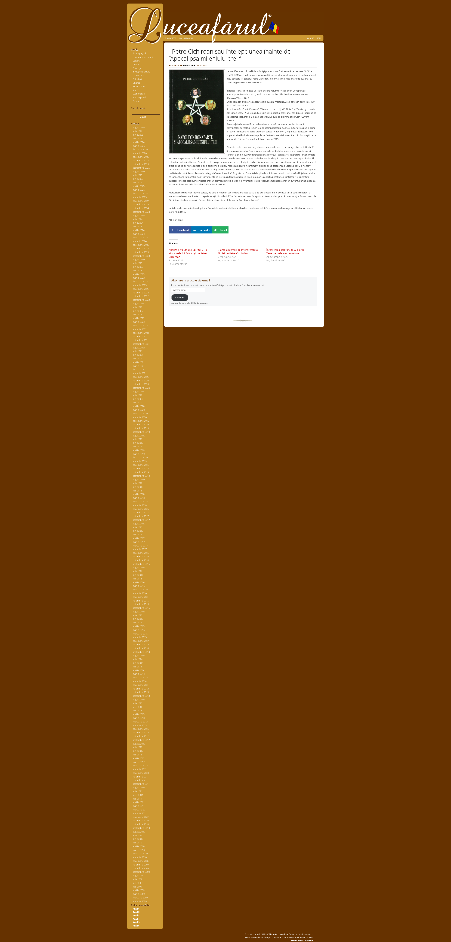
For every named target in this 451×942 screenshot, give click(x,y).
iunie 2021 (138, 354)
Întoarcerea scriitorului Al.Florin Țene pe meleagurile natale (285, 251)
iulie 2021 (137, 351)
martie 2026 (139, 145)
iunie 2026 (138, 134)
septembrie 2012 (141, 740)
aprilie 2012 (138, 758)
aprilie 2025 (138, 186)
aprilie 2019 (138, 450)
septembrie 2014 (141, 652)
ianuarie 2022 (140, 329)
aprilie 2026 (138, 142)
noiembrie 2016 (141, 556)
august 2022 (139, 303)
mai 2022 (137, 314)
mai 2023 (137, 270)
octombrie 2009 (141, 868)
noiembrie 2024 (141, 204)
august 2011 (139, 787)
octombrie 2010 (141, 824)
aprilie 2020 (138, 406)
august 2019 (139, 435)
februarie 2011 (140, 809)
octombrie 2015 (141, 604)
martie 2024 (139, 233)
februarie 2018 (140, 501)
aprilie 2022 (138, 318)
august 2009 (139, 875)
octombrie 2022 (141, 296)
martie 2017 (139, 541)
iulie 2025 (137, 175)
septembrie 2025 (141, 167)
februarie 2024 (140, 237)
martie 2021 (139, 365)
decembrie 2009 (141, 860)
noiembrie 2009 (141, 864)
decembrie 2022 (141, 288)
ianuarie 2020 (140, 417)
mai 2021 (137, 358)
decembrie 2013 (141, 684)
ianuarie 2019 (140, 461)
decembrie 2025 (141, 156)
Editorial (137, 60)
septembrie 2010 (141, 827)
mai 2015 (137, 622)
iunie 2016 (138, 574)
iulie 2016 (137, 571)
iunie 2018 (138, 486)
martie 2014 (139, 673)
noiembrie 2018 (141, 468)
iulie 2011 (137, 791)
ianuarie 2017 (140, 549)
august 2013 (139, 699)
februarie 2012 (140, 765)
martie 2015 (139, 629)
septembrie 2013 (141, 695)
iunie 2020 (138, 398)
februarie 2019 (140, 457)
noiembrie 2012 (141, 732)
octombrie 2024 (141, 208)
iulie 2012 (137, 747)
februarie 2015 (140, 633)
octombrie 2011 (141, 780)
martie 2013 (139, 717)
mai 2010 (137, 842)
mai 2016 (137, 578)
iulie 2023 (137, 263)
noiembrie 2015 (141, 600)
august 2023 (139, 259)
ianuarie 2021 (140, 373)
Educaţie (137, 68)
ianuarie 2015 (140, 637)
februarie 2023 (140, 281)
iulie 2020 (137, 395)
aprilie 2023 (138, 274)
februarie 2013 (140, 721)
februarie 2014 (140, 677)
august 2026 (139, 127)
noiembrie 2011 (141, 776)
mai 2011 (137, 798)
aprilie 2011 (138, 802)
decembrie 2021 (141, 332)
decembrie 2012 (141, 728)
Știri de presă (139, 97)
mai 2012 (137, 754)
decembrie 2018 (141, 464)
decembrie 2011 (141, 772)
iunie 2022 (138, 310)
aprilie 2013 (138, 714)
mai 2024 (137, 226)
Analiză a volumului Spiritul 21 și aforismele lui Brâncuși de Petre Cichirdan (188, 253)
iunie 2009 (138, 883)
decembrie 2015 (141, 596)
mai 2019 (137, 446)
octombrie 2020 (141, 384)
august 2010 (139, 831)
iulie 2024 (137, 219)
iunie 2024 (138, 222)
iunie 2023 (138, 266)
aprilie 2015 (138, 626)
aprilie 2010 (138, 846)
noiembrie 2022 (141, 292)
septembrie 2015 (141, 607)
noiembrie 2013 (141, 688)
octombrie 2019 (141, 428)
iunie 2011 (138, 795)
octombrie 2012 (141, 736)
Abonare (179, 297)
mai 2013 (137, 710)
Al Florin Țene (189, 65)
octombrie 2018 (141, 472)
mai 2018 (137, 490)
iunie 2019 (138, 442)
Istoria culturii (140, 86)
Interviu (136, 90)
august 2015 (139, 611)
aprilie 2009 (138, 890)
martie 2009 (139, 893)
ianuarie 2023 (140, 285)
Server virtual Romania (302, 940)
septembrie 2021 (141, 343)
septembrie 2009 (141, 871)
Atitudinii (137, 79)
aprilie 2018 (138, 494)
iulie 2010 (137, 835)
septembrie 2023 (141, 255)
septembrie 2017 (141, 519)
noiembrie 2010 (141, 820)
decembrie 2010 (141, 817)
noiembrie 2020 (141, 380)
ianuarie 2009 (140, 901)
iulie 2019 (137, 439)
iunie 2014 (138, 662)
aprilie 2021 (138, 362)
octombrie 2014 (141, 648)
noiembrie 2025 (141, 160)
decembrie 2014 (141, 640)
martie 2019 (139, 453)
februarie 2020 (140, 413)
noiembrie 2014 (141, 644)
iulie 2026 (137, 131)
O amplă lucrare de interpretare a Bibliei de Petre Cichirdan (238, 251)
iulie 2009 (137, 879)
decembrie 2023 (141, 244)
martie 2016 (139, 585)
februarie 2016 (140, 589)
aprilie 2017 (138, 538)
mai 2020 (137, 402)
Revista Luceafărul (279, 934)
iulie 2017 (137, 527)
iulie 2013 (137, 703)
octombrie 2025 (141, 164)
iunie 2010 (138, 838)
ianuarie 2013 (140, 725)
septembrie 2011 (141, 783)
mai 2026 (137, 138)
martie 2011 (139, 805)
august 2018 (139, 479)
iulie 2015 (137, 615)
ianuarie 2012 (140, 769)
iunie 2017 (138, 530)
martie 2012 (139, 762)
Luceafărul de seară (143, 57)
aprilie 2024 (138, 230)
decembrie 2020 (141, 376)
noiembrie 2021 (141, 336)
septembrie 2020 (141, 387)
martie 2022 (139, 321)
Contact (137, 101)
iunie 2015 (138, 618)
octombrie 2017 (141, 516)
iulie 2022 (137, 307)
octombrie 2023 (141, 252)
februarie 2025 (140, 193)
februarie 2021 (140, 369)
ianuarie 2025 (140, 197)
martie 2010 (139, 850)
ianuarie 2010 (140, 857)
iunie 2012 (138, 750)
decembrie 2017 (141, 508)
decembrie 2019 (141, 420)
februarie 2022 (140, 325)
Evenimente (139, 93)
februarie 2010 (140, 853)
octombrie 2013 (141, 692)
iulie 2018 (137, 483)
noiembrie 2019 (141, 424)
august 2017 (139, 523)
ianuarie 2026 (140, 153)
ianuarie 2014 (140, 681)
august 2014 (139, 655)
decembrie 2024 (141, 200)
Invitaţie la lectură (141, 71)
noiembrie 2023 (141, 248)
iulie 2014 (137, 659)
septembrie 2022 (141, 299)
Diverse (136, 82)
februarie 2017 (140, 545)
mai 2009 (137, 886)
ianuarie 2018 (140, 505)
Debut (136, 64)
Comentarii (138, 75)
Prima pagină (139, 53)
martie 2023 (139, 277)
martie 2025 (139, 189)
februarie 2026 (140, 149)
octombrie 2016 (141, 560)
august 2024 (139, 215)
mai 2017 (137, 534)
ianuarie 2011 (140, 813)
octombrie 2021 (141, 340)
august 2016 (139, 567)
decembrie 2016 (141, 552)
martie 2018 (139, 497)
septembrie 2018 (141, 475)
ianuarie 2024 (140, 241)
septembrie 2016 (141, 564)
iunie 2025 (138, 178)
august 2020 (139, 391)
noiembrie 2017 (141, 512)
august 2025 (139, 171)
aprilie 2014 (138, 670)
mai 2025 (137, 182)
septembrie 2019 (141, 431)
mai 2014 (137, 666)
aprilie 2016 (138, 582)
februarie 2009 (140, 897)
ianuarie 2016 (140, 593)
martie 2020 (139, 409)
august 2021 (139, 347)
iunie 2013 (138, 707)
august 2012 (139, 743)
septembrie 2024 (141, 211)
